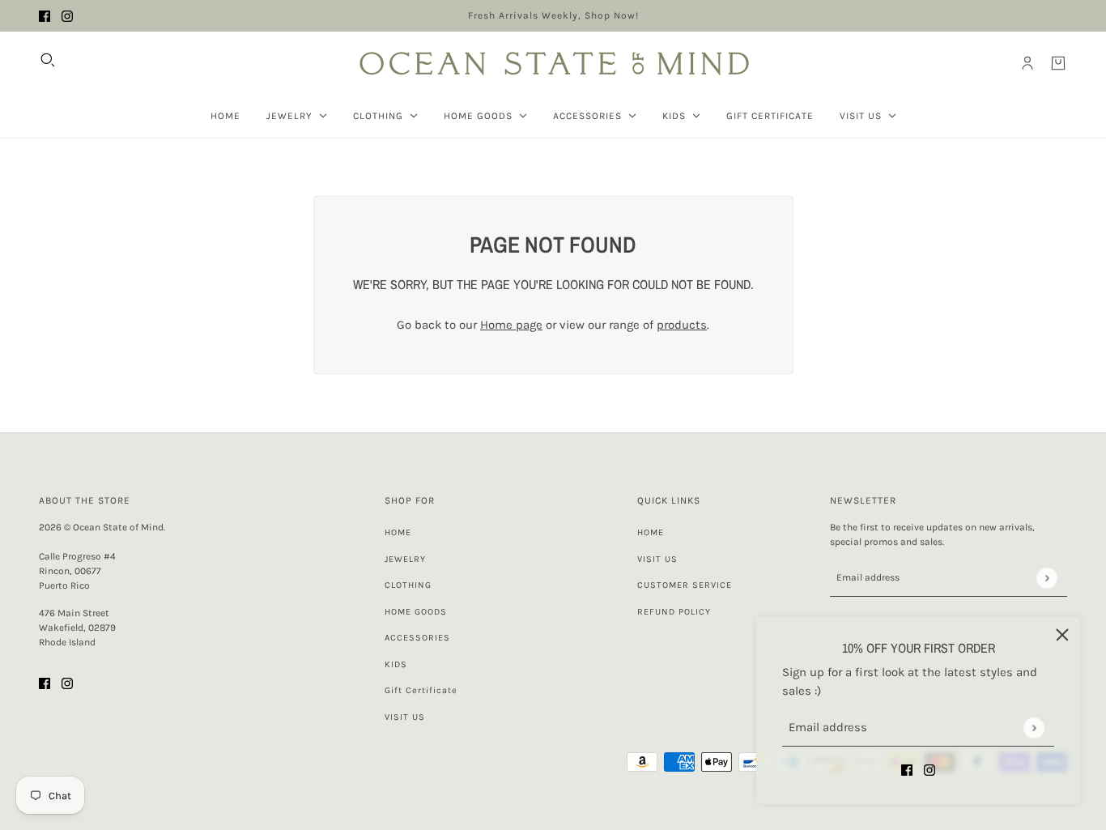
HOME (398, 532)
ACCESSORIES (417, 637)
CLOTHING (408, 585)
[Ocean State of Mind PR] (553, 63)
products (682, 324)
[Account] (1027, 63)
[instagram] (67, 16)
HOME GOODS (416, 612)
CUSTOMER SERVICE (684, 585)
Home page (511, 324)
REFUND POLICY (674, 612)
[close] (1062, 635)
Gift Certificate (421, 690)
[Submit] (1033, 727)
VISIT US (405, 717)
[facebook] (44, 16)
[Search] (48, 60)
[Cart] (1058, 63)
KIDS (396, 664)
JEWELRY (405, 559)
